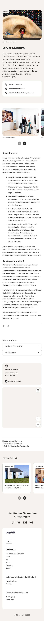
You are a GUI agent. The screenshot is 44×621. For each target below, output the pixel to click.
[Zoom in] (38, 418)
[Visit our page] (13, 522)
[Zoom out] (38, 424)
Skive (8, 557)
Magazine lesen (11, 581)
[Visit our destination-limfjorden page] (31, 522)
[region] (22, 407)
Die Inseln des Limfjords (15, 554)
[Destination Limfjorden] (10, 532)
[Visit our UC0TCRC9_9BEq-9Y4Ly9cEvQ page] (25, 522)
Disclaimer (10, 600)
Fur (7, 559)
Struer (8, 568)
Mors (7, 562)
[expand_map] (38, 390)
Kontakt (9, 584)
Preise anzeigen (15, 84)
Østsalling (9, 565)
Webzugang (10, 597)
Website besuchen (16, 89)
